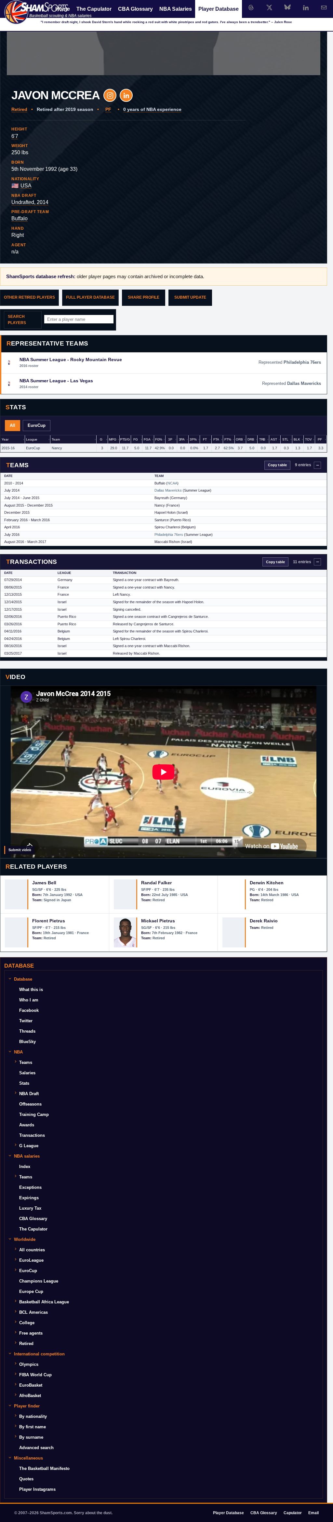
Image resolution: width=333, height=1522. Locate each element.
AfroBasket (30, 1395)
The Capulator (94, 9)
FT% (227, 439)
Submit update (190, 297)
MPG (112, 439)
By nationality (33, 1416)
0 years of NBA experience (152, 109)
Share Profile (143, 297)
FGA (147, 439)
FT (205, 439)
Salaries (27, 1072)
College (26, 1322)
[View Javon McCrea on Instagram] (109, 95)
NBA (18, 1052)
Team (56, 439)
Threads (27, 1031)
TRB (262, 439)
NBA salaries (27, 1156)
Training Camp (34, 1114)
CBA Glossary (135, 9)
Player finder (27, 1406)
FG (135, 439)
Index (24, 1166)
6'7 (14, 136)
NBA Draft (29, 1093)
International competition (39, 1354)
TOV (308, 439)
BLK (297, 439)
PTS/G (125, 439)
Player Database (218, 9)
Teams (25, 1062)
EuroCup (37, 425)
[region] (163, 443)
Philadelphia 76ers (168, 535)
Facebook (29, 1010)
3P (170, 439)
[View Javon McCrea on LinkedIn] (126, 95)
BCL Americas (33, 1312)
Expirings (29, 1197)
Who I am (28, 1000)
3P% (193, 439)
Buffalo (19, 218)
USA (26, 185)
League (31, 439)
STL (285, 439)
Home (62, 9)
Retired (19, 109)
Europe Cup (31, 1291)
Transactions (32, 1135)
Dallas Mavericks (168, 490)
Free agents (31, 1333)
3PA (182, 439)
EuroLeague (31, 1260)
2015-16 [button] (8, 448)
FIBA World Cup (35, 1374)
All (12, 425)
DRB (250, 439)
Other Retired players (29, 297)
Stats (24, 1083)
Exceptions (30, 1187)
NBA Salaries (175, 9)
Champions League (38, 1281)
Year (5, 439)
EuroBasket (30, 1385)
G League (28, 1145)
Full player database (90, 297)
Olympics (28, 1364)
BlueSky (27, 1041)
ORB (239, 439)
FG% (159, 439)
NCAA (172, 483)
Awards (26, 1124)
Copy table (277, 465)
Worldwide (24, 1239)
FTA (216, 439)
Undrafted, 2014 (29, 202)
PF (108, 109)
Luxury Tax (30, 1208)
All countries (32, 1249)
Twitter (26, 1020)
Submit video (19, 850)
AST (274, 439)
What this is (31, 989)
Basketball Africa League (44, 1301)
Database (23, 979)
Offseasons (30, 1104)
